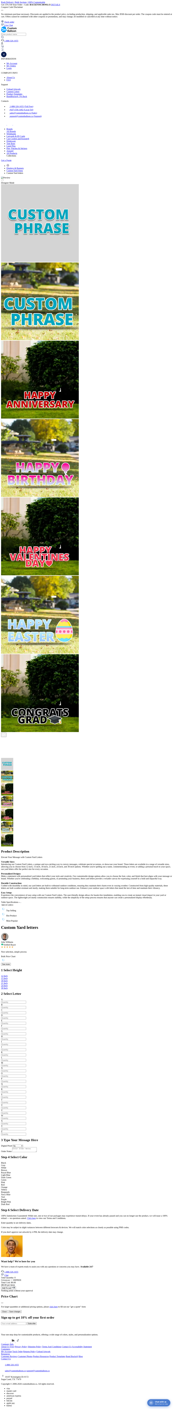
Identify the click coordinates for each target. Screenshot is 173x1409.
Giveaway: (11, 1280)
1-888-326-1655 (11, 1272)
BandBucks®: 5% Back (16, 96)
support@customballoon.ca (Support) (25, 116)
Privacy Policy (21, 1347)
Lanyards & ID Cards (15, 136)
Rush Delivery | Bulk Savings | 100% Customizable (23, 2)
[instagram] (10, 124)
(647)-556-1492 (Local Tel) (21, 110)
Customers (5, 1349)
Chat (6, 1275)
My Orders (11, 66)
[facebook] (4, 124)
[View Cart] (2, 47)
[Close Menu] (3, 56)
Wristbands (11, 134)
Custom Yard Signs (14, 170)
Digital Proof (6, 1146)
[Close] (2, 1302)
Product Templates (14, 94)
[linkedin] (13, 1342)
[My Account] (2, 44)
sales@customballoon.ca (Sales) (23, 113)
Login (9, 68)
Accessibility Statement (82, 1347)
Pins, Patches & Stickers (16, 148)
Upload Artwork (13, 89)
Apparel (9, 151)
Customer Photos (25, 1356)
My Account (11, 63)
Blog (81, 1356)
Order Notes (6, 1151)
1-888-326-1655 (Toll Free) (21, 106)
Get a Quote (6, 160)
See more (6, 964)
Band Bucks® (72, 1356)
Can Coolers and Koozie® (17, 139)
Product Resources (41, 1356)
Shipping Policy (34, 1347)
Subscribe (32, 1324)
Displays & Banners (15, 168)
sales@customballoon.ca (15, 1371)
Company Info (7, 1344)
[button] (86, 50)
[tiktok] (15, 124)
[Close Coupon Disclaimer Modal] (2, 10)
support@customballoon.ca (38, 1371)
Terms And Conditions (51, 1347)
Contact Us (66, 1347)
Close (4, 1312)
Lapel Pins (11, 146)
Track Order (17, 1351)
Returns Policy (29, 1351)
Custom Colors (12, 91)
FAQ (8, 80)
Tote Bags (10, 143)
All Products (11, 153)
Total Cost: (8, 1282)
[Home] (7, 166)
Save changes (15, 1312)
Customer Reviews (9, 1356)
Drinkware (11, 141)
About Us (10, 77)
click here (53, 1307)
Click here (31, 1218)
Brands (9, 129)
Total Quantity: (8, 1277)
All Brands (11, 131)
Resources (5, 1354)
